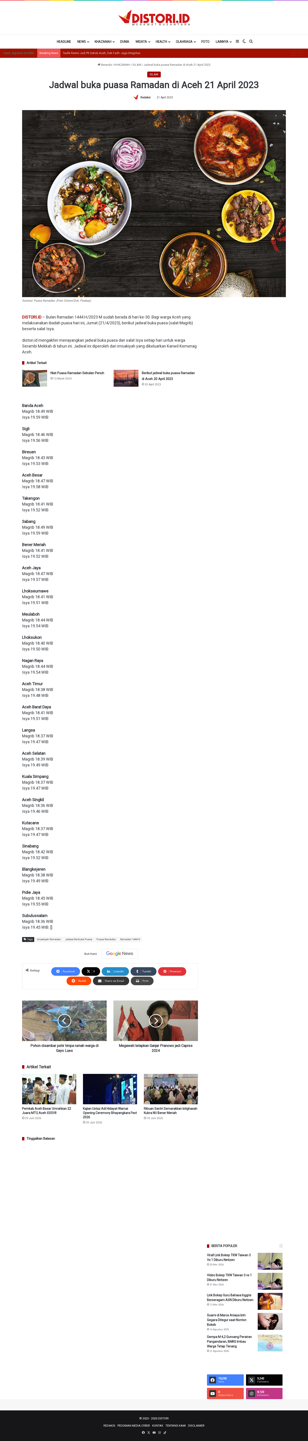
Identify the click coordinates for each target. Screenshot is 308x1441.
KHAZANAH (103, 41)
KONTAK (157, 1425)
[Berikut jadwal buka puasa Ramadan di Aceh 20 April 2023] (126, 378)
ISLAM (137, 64)
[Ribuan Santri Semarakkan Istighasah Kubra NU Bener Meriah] (171, 1089)
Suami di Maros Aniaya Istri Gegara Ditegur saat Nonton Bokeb (226, 1319)
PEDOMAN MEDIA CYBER (133, 1425)
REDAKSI (109, 1425)
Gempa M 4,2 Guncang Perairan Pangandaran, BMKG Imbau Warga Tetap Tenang (229, 1341)
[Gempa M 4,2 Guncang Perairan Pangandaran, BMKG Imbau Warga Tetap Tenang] (270, 1343)
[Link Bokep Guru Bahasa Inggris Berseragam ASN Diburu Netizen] (270, 1301)
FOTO (205, 41)
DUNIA (124, 41)
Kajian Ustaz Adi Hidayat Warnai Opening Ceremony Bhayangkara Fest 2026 (110, 1113)
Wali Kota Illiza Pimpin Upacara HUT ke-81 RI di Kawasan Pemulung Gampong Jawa (117, 53)
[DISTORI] (154, 17)
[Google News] (119, 954)
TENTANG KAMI (175, 1425)
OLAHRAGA (184, 41)
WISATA (141, 41)
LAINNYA (222, 41)
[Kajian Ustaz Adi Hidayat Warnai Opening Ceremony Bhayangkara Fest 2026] (110, 1089)
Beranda (106, 64)
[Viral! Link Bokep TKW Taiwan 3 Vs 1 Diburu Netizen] (270, 1261)
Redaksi (145, 97)
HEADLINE (64, 41)
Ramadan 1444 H (130, 939)
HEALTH (161, 41)
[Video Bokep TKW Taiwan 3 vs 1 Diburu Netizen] (270, 1281)
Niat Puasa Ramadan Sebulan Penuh (77, 373)
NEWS (81, 41)
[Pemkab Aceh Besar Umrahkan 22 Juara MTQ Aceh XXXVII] (49, 1089)
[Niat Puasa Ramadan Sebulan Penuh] (34, 378)
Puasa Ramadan (106, 939)
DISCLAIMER (196, 1425)
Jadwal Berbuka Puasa (78, 939)
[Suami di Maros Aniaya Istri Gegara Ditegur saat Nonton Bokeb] (270, 1321)
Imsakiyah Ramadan (49, 939)
